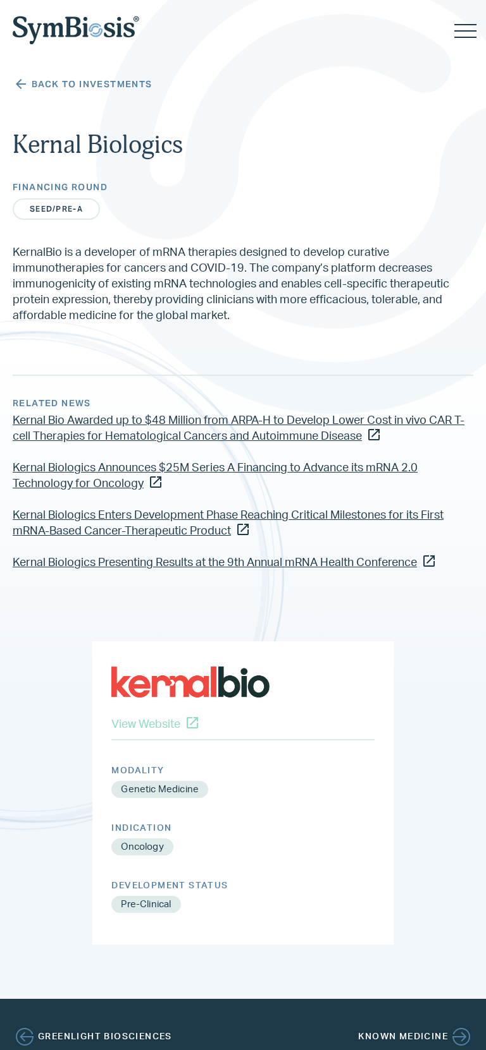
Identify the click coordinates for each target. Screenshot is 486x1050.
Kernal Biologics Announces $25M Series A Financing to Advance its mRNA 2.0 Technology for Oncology (215, 476)
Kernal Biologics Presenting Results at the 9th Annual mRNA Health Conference (215, 563)
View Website (145, 724)
